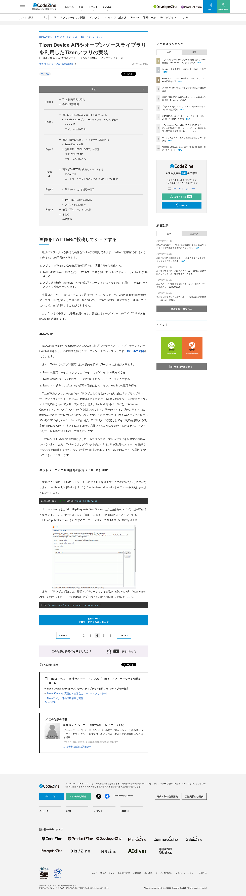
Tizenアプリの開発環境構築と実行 (65, 698)
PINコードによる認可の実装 (79, 189)
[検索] (45, 17)
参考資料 (67, 219)
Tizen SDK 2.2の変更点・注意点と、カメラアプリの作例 (77, 693)
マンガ (184, 17)
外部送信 (203, 873)
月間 (194, 52)
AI (55, 17)
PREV (64, 635)
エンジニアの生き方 (115, 17)
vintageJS (70, 124)
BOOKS (107, 6)
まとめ (65, 214)
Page (49, 101)
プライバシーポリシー (185, 873)
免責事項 (137, 873)
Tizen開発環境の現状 (73, 99)
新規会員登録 (182, 196)
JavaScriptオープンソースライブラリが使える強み (91, 119)
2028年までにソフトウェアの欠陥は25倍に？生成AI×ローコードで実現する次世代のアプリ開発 (181, 246)
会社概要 (148, 873)
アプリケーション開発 (72, 17)
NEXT (123, 635)
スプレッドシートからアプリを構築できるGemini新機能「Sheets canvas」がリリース (184, 61)
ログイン (183, 205)
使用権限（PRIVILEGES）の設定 (82, 149)
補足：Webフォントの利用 (76, 209)
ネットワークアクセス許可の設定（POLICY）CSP (91, 179)
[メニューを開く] (22, 6)
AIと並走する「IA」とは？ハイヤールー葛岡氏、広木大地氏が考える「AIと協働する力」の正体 (181, 272)
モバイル (45, 73)
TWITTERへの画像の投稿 (78, 199)
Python (135, 17)
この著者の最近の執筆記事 (77, 746)
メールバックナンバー (183, 188)
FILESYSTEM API (74, 154)
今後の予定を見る (183, 366)
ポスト (129, 73)
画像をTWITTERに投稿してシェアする (82, 169)
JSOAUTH (70, 174)
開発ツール (149, 17)
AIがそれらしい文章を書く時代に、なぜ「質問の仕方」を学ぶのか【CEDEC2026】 (181, 285)
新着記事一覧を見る (181, 308)
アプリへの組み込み (75, 129)
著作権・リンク (107, 873)
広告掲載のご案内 (194, 796)
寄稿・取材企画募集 (167, 796)
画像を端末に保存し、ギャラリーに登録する (85, 139)
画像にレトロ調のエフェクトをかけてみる (84, 114)
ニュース (69, 6)
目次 (93, 89)
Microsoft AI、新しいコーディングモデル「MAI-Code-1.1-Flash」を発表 (183, 117)
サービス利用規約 (164, 873)
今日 (169, 52)
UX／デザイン (168, 17)
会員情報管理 (124, 873)
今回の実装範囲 (70, 104)
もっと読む (50, 701)
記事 (81, 6)
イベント (93, 6)
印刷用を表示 (51, 664)
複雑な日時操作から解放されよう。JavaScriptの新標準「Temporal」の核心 (184, 98)
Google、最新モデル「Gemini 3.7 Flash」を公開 (184, 68)
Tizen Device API (74, 144)
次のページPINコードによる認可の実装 (94, 620)
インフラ (95, 17)
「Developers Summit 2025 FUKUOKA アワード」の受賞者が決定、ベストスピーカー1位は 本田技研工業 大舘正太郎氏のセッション (184, 128)
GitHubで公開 (135, 351)
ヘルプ (94, 873)
